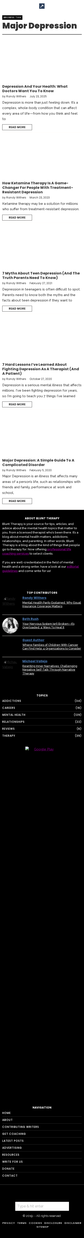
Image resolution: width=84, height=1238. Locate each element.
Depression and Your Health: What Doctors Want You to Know (35, 88)
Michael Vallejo (34, 661)
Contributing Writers (20, 1127)
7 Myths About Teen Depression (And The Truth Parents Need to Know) (41, 275)
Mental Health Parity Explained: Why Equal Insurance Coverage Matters (51, 604)
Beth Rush (30, 619)
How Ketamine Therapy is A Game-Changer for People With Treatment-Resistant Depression (37, 187)
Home (6, 1113)
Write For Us (12, 1162)
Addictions (11, 701)
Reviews (8, 729)
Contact (10, 1176)
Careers (8, 708)
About (7, 1120)
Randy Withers (16, 96)
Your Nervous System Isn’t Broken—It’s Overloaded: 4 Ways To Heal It (48, 625)
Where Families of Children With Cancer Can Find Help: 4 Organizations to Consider (51, 646)
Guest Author (33, 640)
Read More (17, 127)
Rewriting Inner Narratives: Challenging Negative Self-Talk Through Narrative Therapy (49, 669)
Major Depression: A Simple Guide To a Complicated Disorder (38, 462)
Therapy (8, 736)
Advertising (12, 1148)
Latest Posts (13, 1141)
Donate (8, 1169)
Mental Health (14, 715)
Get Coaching (14, 1134)
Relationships (13, 722)
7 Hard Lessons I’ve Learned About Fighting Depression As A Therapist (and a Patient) (40, 369)
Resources (10, 1155)
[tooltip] (10, 604)
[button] (64, 1206)
